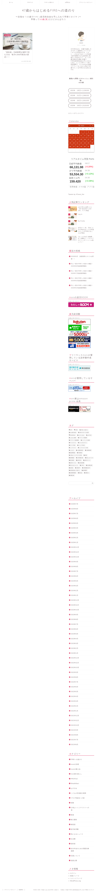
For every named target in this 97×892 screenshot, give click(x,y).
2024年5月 (74, 581)
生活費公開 (89, 465)
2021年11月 (75, 720)
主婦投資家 (88, 450)
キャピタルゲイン (83, 442)
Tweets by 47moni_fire (76, 194)
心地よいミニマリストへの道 (80, 809)
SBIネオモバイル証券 (84, 432)
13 (74, 139)
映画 (72, 815)
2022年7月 (74, 682)
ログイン (73, 873)
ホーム (11, 2)
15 (81, 139)
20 (74, 143)
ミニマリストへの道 (83, 447)
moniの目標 (75, 764)
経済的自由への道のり (75, 470)
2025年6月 (74, 518)
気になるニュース (74, 465)
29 (81, 146)
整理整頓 (72, 457)
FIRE (76, 430)
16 (85, 139)
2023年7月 (74, 624)
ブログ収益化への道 (78, 798)
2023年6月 (74, 629)
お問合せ (67, 2)
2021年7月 (74, 739)
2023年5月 (74, 634)
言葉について (75, 856)
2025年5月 (74, 523)
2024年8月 (74, 566)
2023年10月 (75, 610)
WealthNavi (72, 435)
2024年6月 (74, 576)
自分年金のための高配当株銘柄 (80, 850)
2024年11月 (75, 552)
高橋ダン (87, 472)
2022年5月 (74, 691)
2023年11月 (75, 605)
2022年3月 (74, 701)
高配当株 (72, 475)
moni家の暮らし (76, 774)
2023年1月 (74, 653)
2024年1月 (74, 595)
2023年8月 (74, 619)
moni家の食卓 (73, 432)
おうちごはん (81, 435)
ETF (71, 430)
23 (85, 143)
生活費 (73, 839)
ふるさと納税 (73, 437)
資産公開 (74, 860)
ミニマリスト (73, 447)
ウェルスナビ (73, 442)
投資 (86, 455)
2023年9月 (74, 614)
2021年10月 (75, 725)
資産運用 (85, 470)
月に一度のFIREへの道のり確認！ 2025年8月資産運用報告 (82, 265)
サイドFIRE (72, 445)
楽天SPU (79, 460)
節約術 (71, 467)
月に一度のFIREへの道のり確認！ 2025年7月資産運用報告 (82, 272)
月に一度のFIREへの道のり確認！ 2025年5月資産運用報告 (82, 287)
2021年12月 (75, 715)
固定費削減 (72, 452)
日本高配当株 (80, 457)
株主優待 (72, 460)
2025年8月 (74, 509)
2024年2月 (74, 590)
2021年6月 (74, 744)
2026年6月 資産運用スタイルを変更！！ (82, 258)
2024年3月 (74, 585)
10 (88, 135)
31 (88, 146)
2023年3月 (74, 643)
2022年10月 (75, 667)
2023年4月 (74, 638)
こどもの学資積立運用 (78, 793)
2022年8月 (74, 677)
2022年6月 (74, 687)
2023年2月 (74, 648)
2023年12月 (75, 600)
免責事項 (21, 889)
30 (85, 146)
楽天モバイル (73, 462)
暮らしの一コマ (89, 457)
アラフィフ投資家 (83, 437)
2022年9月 (74, 672)
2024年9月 (74, 561)
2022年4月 (74, 696)
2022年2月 (74, 706)
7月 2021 (81, 125)
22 (81, 143)
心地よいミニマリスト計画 (76, 455)
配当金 (80, 472)
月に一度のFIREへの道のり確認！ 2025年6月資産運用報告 (82, 279)
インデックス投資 (86, 440)
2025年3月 (74, 533)
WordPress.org (75, 881)
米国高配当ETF (86, 467)
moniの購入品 (75, 769)
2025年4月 (74, 528)
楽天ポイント (87, 460)
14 (77, 139)
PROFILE (30, 2)
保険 (72, 803)
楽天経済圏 (81, 462)
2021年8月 (74, 735)
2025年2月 (74, 537)
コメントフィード (76, 878)
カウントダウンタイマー (76, 113)
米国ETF (78, 467)
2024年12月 (75, 547)
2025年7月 (74, 513)
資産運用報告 (73, 472)
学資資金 (80, 452)
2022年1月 (74, 711)
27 (74, 146)
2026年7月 (74, 504)
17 (88, 139)
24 (88, 143)
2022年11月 (75, 663)
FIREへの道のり (49, 2)
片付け (82, 465)
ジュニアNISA (82, 445)
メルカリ (72, 450)
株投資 (73, 824)
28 (77, 146)
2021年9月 (74, 730)
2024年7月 (74, 571)
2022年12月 (75, 658)
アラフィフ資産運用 (74, 440)
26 (70, 146)
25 (92, 143)
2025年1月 (74, 542)
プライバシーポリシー (86, 2)
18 (92, 139)
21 (77, 143)
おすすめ (89, 435)
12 (70, 139)
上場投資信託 (80, 450)
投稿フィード (74, 876)
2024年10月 (75, 557)
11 (92, 135)
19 (70, 143)
